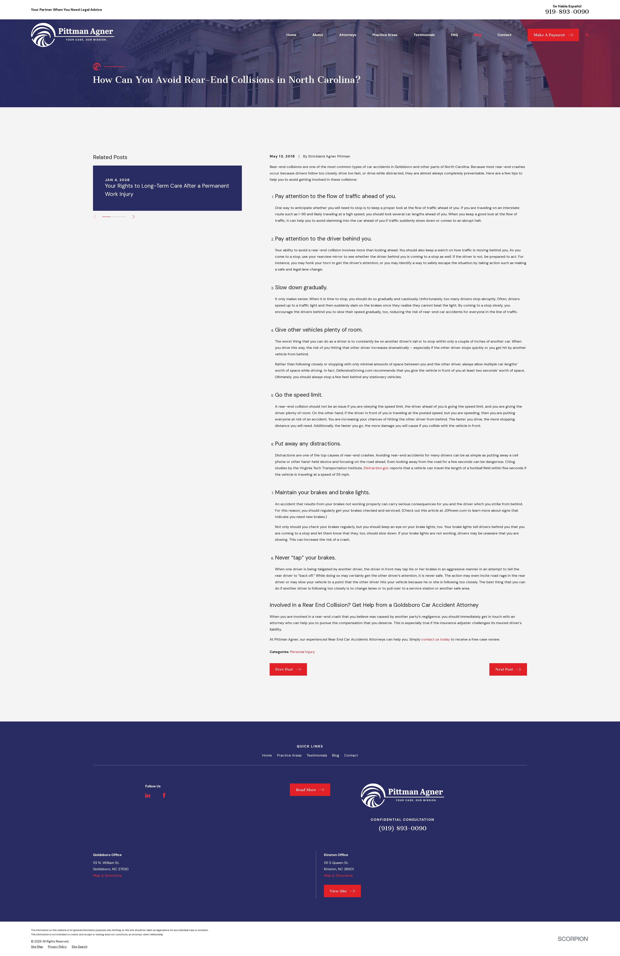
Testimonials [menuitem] (424, 34)
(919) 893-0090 (402, 828)
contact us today (435, 639)
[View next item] (133, 217)
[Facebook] (164, 795)
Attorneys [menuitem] (347, 34)
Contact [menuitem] (504, 34)
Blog (335, 755)
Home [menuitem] (291, 34)
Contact (351, 755)
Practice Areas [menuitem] (385, 34)
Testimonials (317, 755)
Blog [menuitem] (477, 34)
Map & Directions (107, 875)
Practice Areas (289, 755)
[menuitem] (37, 947)
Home (267, 755)
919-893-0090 (567, 11)
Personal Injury (302, 651)
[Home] (72, 35)
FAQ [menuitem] (454, 34)
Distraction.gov (376, 468)
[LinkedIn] (147, 795)
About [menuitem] (317, 34)
